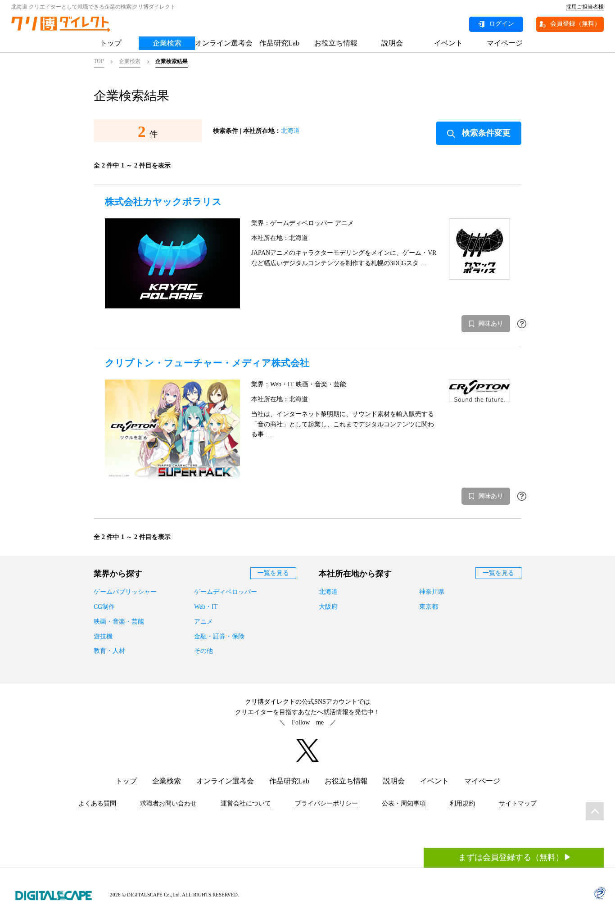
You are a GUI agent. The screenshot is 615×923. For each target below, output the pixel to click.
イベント (448, 43)
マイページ (505, 43)
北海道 (290, 130)
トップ (111, 43)
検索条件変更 (486, 132)
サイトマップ (518, 803)
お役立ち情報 (335, 43)
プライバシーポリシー (326, 803)
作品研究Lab (279, 43)
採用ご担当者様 (585, 7)
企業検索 (167, 43)
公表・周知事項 (404, 803)
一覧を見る (273, 573)
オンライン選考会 (223, 43)
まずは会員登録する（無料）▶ (515, 857)
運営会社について (246, 803)
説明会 (392, 43)
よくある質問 (97, 803)
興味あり (490, 323)
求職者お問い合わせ (168, 803)
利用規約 (462, 803)
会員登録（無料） (575, 23)
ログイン (501, 23)
